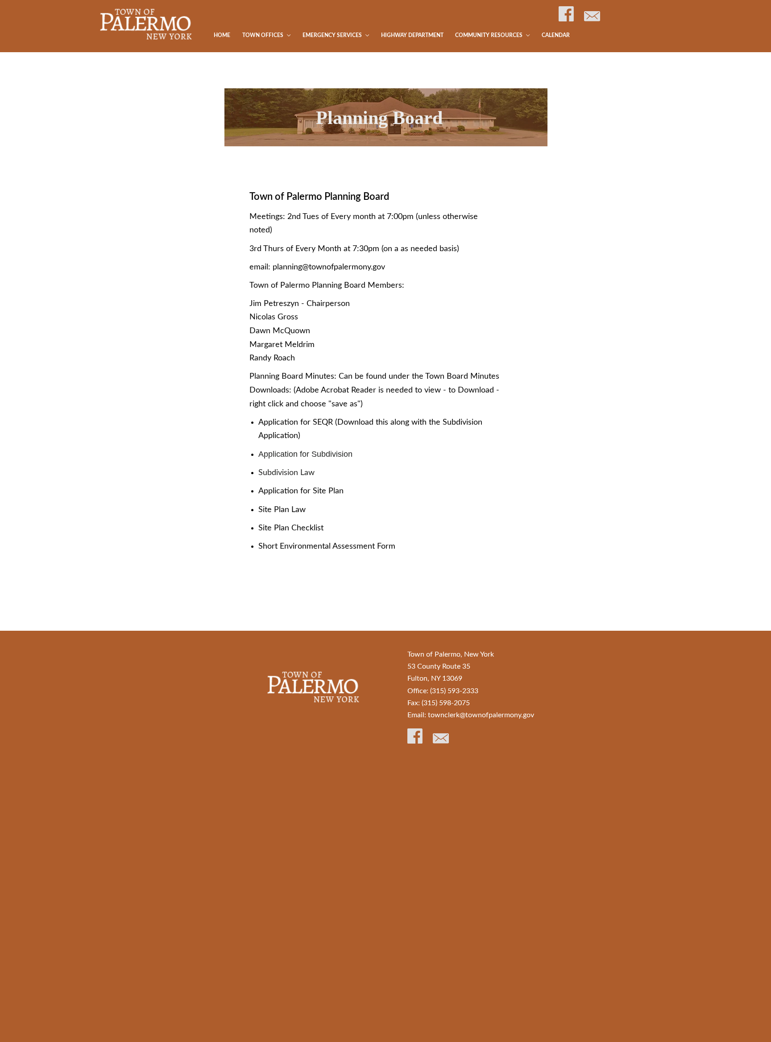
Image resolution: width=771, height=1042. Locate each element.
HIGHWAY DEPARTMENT (412, 35)
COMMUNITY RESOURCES (489, 35)
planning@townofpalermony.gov (329, 267)
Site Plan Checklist (290, 528)
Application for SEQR (295, 422)
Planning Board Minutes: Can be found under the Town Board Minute (372, 376)
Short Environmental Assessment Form (326, 546)
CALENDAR (556, 35)
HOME (222, 35)
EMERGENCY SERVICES (333, 35)
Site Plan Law (282, 510)
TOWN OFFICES (263, 35)
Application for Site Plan (304, 491)
